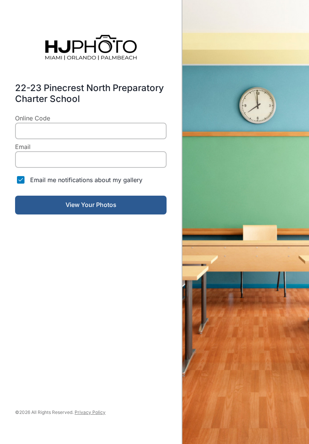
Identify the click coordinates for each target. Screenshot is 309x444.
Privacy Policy (90, 412)
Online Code (32, 118)
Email (23, 147)
